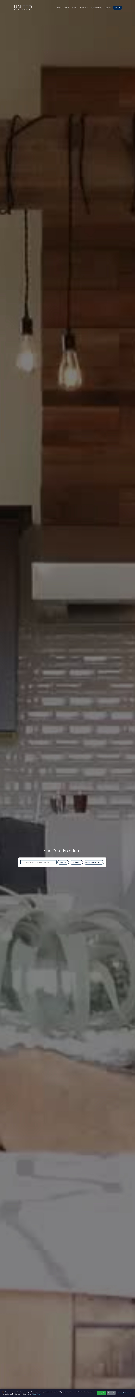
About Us (83, 8)
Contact (108, 8)
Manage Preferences (124, 1393)
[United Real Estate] (23, 7)
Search (59, 8)
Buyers (67, 8)
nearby (77, 862)
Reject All (111, 1393)
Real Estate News (96, 8)
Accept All (101, 1393)
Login (118, 8)
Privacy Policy (36, 1394)
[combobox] (94, 862)
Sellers (74, 8)
